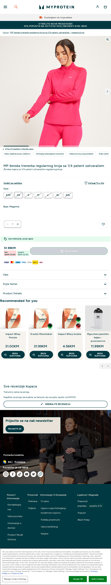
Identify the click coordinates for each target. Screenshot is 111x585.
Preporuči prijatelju (90, 503)
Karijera (44, 533)
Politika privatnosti (50, 520)
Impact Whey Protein (12, 336)
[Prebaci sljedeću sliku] (107, 91)
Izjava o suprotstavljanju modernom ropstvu (53, 510)
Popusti (82, 513)
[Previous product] (102, 366)
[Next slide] (110, 338)
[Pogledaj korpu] (105, 7)
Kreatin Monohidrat (41, 334)
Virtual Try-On (96, 183)
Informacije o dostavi (14, 525)
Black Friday (84, 520)
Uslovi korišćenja (49, 526)
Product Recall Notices (15, 537)
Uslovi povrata (15, 516)
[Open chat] (40, 474)
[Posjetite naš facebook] (13, 474)
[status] (13, 224)
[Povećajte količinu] (18, 224)
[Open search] (16, 7)
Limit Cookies (98, 579)
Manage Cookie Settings (15, 579)
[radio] (8, 195)
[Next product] (108, 366)
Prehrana (32, 501)
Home (6, 32)
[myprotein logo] (56, 7)
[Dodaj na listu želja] (103, 224)
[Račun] (97, 7)
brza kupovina (15, 354)
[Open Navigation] (5, 7)
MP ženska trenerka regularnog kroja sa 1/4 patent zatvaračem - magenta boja (47, 32)
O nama (45, 501)
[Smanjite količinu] (7, 224)
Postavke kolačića (13, 455)
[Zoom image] (107, 39)
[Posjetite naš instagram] (6, 474)
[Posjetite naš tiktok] (20, 474)
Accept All (78, 579)
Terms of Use (17, 573)
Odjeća (32, 508)
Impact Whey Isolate (69, 334)
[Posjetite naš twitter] (33, 474)
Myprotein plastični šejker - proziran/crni (98, 337)
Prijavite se (14, 429)
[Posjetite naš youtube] (26, 474)
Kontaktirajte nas (14, 507)
